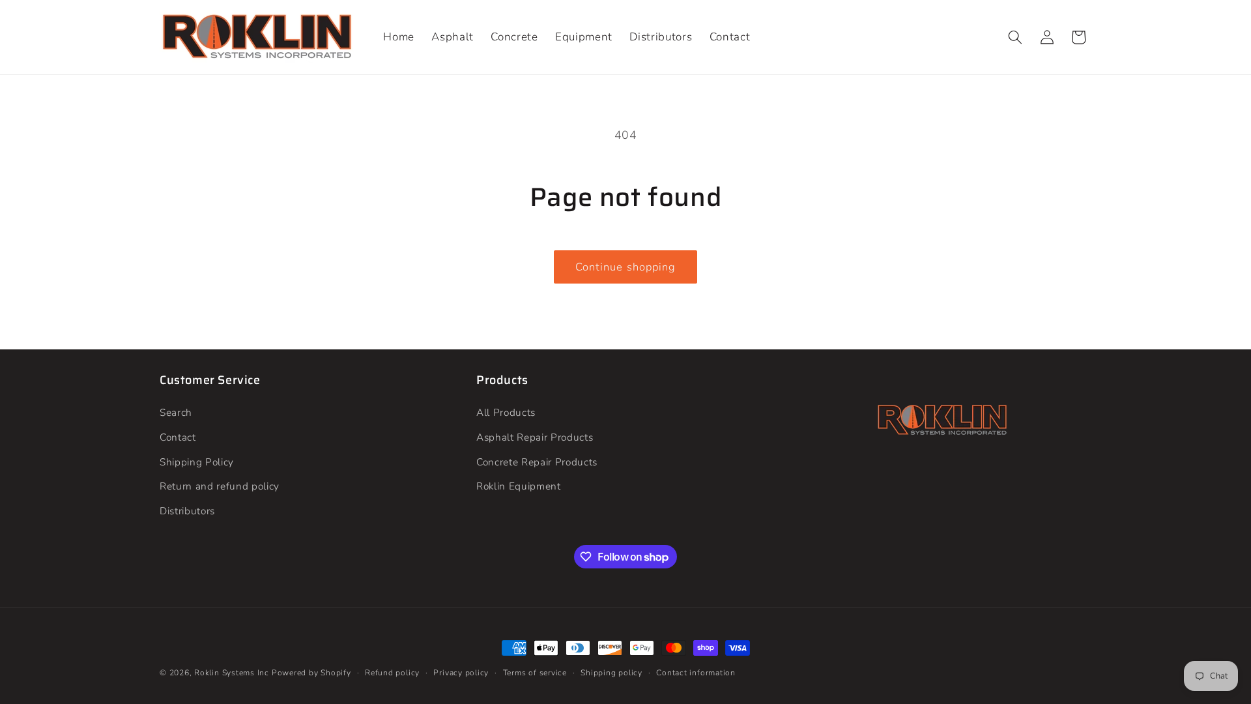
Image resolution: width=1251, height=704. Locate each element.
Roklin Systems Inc (231, 672)
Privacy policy (461, 672)
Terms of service (535, 672)
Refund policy (392, 672)
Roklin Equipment (518, 486)
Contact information (696, 672)
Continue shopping (625, 266)
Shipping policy (611, 672)
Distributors (187, 511)
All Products (506, 412)
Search (176, 412)
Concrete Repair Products (536, 462)
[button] (1015, 37)
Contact (178, 437)
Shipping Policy (197, 462)
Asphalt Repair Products (534, 437)
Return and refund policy (220, 486)
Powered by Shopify (311, 672)
